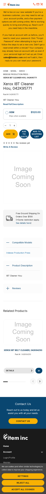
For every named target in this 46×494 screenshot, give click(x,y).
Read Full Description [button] (13, 104)
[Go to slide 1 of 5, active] (5, 381)
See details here (23, 223)
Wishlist (6, 462)
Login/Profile (9, 457)
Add (8, 134)
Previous (33, 381)
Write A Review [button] (10, 147)
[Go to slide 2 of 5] (10, 381)
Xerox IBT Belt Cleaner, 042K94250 (23, 350)
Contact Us (23, 421)
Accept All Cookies (23, 489)
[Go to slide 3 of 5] (14, 381)
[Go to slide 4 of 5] (19, 381)
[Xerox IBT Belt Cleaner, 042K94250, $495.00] (23, 332)
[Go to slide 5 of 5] (23, 381)
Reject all (23, 483)
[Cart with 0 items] (41, 4)
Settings (23, 476)
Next (40, 381)
